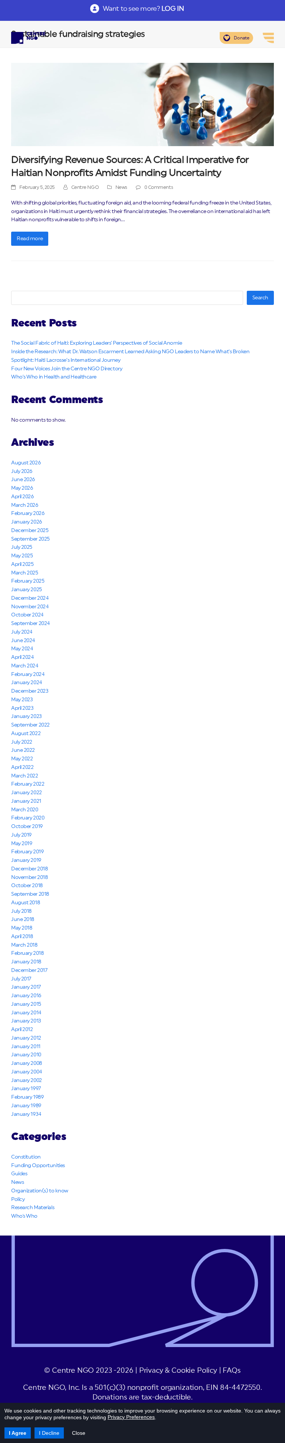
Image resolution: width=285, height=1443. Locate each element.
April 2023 (22, 708)
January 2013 (26, 1021)
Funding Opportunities (38, 1165)
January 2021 (26, 801)
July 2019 (21, 835)
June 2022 (23, 750)
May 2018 (21, 928)
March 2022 (24, 776)
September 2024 (30, 623)
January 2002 (26, 1080)
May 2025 (22, 555)
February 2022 (27, 784)
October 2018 (27, 885)
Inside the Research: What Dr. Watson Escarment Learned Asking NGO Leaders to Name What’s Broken (130, 351)
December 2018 (29, 869)
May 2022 (22, 758)
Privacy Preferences (131, 1417)
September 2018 (30, 894)
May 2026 (22, 488)
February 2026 (27, 513)
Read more (30, 238)
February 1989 (27, 1097)
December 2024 (29, 598)
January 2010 (26, 1054)
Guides (19, 1173)
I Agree (17, 1433)
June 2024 (23, 640)
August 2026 (25, 463)
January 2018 (26, 961)
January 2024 (26, 682)
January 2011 (25, 1046)
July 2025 (21, 547)
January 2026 (26, 522)
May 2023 (22, 699)
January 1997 (26, 1088)
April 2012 (22, 1029)
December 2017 (29, 970)
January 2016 (26, 995)
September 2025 (30, 539)
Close (78, 1433)
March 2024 (24, 666)
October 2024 (27, 615)
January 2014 (26, 1012)
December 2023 (29, 691)
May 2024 (22, 648)
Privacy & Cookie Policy (178, 1370)
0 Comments (158, 187)
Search (260, 297)
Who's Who (24, 1216)
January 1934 (26, 1114)
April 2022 (22, 767)
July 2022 (21, 742)
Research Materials (32, 1207)
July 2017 (21, 979)
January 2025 (26, 589)
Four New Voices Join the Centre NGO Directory (66, 368)
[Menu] (268, 38)
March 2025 (24, 573)
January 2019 (26, 860)
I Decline (49, 1433)
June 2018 (22, 919)
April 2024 (22, 657)
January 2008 (26, 1063)
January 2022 (26, 792)
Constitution (26, 1157)
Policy (17, 1199)
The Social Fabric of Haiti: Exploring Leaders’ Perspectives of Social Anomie (96, 343)
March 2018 (24, 945)
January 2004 (26, 1072)
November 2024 (29, 606)
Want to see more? (143, 8)
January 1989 (26, 1105)
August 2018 (25, 902)
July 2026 (21, 471)
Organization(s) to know (39, 1191)
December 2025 (29, 530)
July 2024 (21, 632)
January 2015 (26, 1004)
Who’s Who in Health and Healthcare (53, 377)
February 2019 (27, 851)
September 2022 (30, 725)
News (121, 187)
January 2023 (26, 716)
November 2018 (29, 877)
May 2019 (21, 843)
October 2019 (27, 826)
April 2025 (22, 564)
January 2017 (26, 987)
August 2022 (25, 733)
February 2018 (27, 953)
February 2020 (27, 818)
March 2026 (24, 505)
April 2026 (22, 496)
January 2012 (26, 1038)
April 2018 (22, 936)
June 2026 (23, 479)
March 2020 (24, 809)
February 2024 (27, 674)
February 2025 (27, 581)
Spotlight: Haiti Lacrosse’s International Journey (65, 360)
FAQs (231, 1370)
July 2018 (21, 911)
